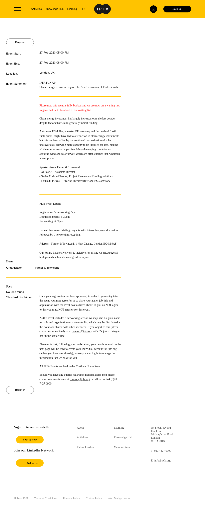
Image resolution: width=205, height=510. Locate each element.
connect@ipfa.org (82, 331)
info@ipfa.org (162, 460)
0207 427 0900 (162, 450)
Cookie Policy (94, 498)
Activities (36, 8)
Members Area (122, 447)
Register (20, 42)
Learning (72, 8)
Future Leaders (85, 447)
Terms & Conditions (45, 498)
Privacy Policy (71, 498)
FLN (82, 8)
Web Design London (119, 498)
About (80, 427)
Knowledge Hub (54, 8)
